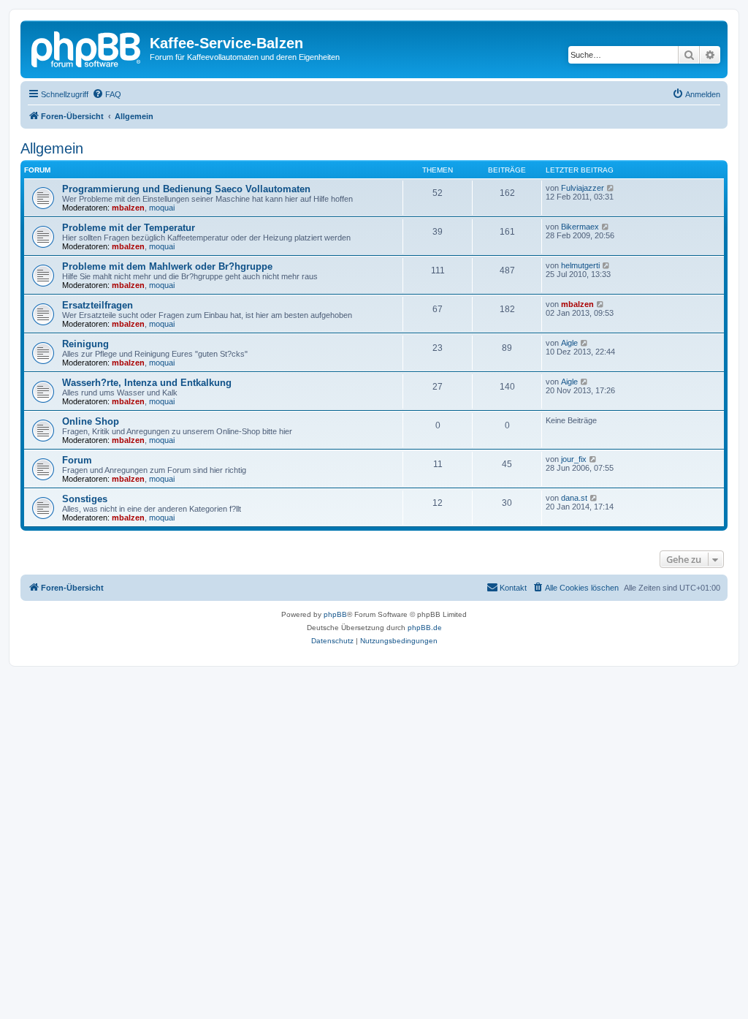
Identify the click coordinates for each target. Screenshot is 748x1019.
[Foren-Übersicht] (87, 47)
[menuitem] (106, 94)
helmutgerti (580, 265)
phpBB (335, 614)
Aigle (569, 342)
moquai (162, 207)
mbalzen (128, 207)
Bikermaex (580, 226)
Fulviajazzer (582, 187)
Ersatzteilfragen (97, 305)
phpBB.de (425, 628)
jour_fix (574, 459)
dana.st (574, 497)
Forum (77, 460)
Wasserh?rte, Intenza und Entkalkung (147, 382)
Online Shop (90, 421)
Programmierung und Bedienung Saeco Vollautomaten (186, 188)
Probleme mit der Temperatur (128, 227)
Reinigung (85, 343)
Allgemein (51, 148)
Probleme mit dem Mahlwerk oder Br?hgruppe (167, 266)
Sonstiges (84, 498)
